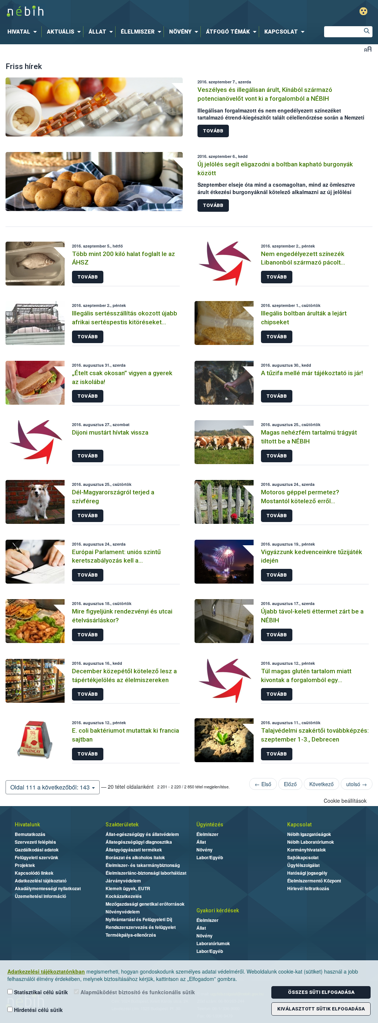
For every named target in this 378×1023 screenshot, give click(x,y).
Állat (201, 842)
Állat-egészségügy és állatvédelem (142, 834)
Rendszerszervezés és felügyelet (141, 927)
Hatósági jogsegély (307, 873)
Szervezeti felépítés (35, 842)
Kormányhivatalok (306, 849)
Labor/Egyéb (209, 857)
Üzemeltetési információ (40, 896)
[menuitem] (24, 31)
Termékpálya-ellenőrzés (131, 935)
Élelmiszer (207, 834)
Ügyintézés (209, 824)
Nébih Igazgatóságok (309, 834)
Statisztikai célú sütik (40, 992)
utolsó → (356, 784)
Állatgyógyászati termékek (134, 849)
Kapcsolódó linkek (34, 873)
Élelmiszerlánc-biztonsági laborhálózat (146, 873)
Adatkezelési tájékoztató (40, 880)
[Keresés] (366, 31)
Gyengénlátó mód (363, 11)
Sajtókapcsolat (303, 857)
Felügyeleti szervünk (36, 857)
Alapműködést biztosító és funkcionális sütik (137, 992)
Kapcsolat (299, 824)
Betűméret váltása (367, 48)
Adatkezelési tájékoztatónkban (46, 971)
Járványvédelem (123, 880)
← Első (263, 784)
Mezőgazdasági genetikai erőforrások (145, 904)
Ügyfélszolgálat (303, 865)
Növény (204, 849)
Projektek (25, 865)
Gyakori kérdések (217, 910)
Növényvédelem (123, 911)
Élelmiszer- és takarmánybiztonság (143, 865)
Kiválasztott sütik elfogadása (321, 1009)
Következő (321, 784)
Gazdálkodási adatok (37, 849)
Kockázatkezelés (124, 896)
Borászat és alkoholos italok (135, 857)
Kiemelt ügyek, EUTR (128, 888)
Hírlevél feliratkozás (308, 888)
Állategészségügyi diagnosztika (139, 842)
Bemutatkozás (30, 834)
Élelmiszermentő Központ (314, 880)
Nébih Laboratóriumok (310, 842)
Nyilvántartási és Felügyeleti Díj (139, 919)
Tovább (213, 131)
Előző (290, 784)
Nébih (112, 12)
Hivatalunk (27, 824)
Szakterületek (122, 824)
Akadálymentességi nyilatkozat (48, 888)
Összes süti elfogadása (321, 992)
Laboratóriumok (213, 943)
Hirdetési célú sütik (38, 1009)
